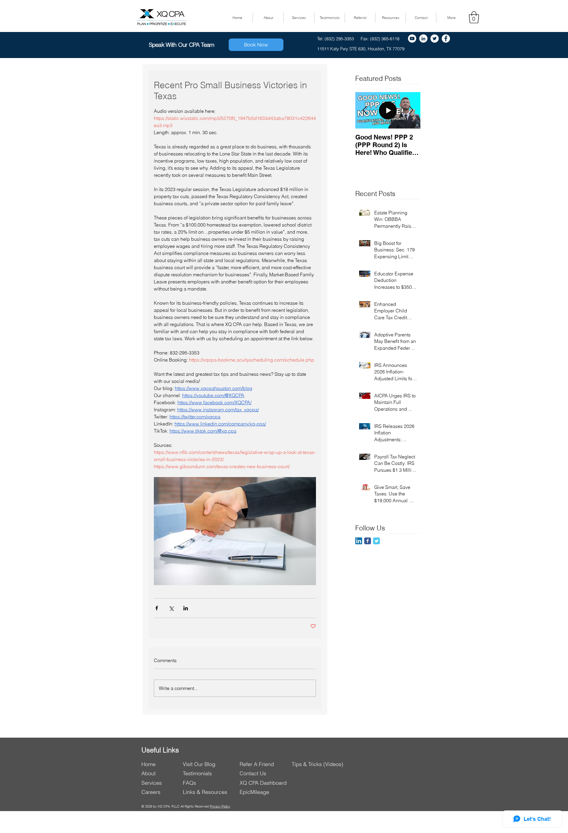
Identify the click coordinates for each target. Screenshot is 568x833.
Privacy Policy (220, 806)
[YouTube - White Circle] (412, 38)
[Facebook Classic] (367, 540)
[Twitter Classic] (376, 540)
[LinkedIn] (358, 540)
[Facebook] (446, 38)
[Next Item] (411, 110)
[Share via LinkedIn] (185, 608)
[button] (474, 17)
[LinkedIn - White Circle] (423, 38)
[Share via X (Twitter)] (171, 608)
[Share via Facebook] (156, 608)
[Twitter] (434, 38)
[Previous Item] (364, 110)
